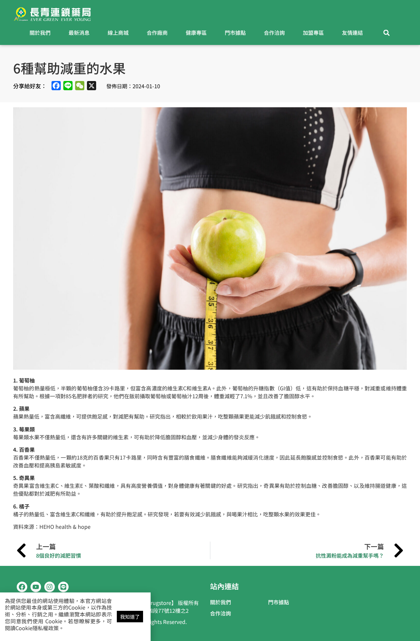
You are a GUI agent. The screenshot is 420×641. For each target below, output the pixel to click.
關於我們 (40, 32)
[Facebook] (22, 587)
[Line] (63, 587)
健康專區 (196, 32)
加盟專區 (313, 32)
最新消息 (79, 32)
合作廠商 (157, 32)
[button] (386, 33)
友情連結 (352, 32)
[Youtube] (36, 587)
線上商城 (118, 32)
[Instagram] (49, 587)
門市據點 (235, 32)
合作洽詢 (274, 32)
